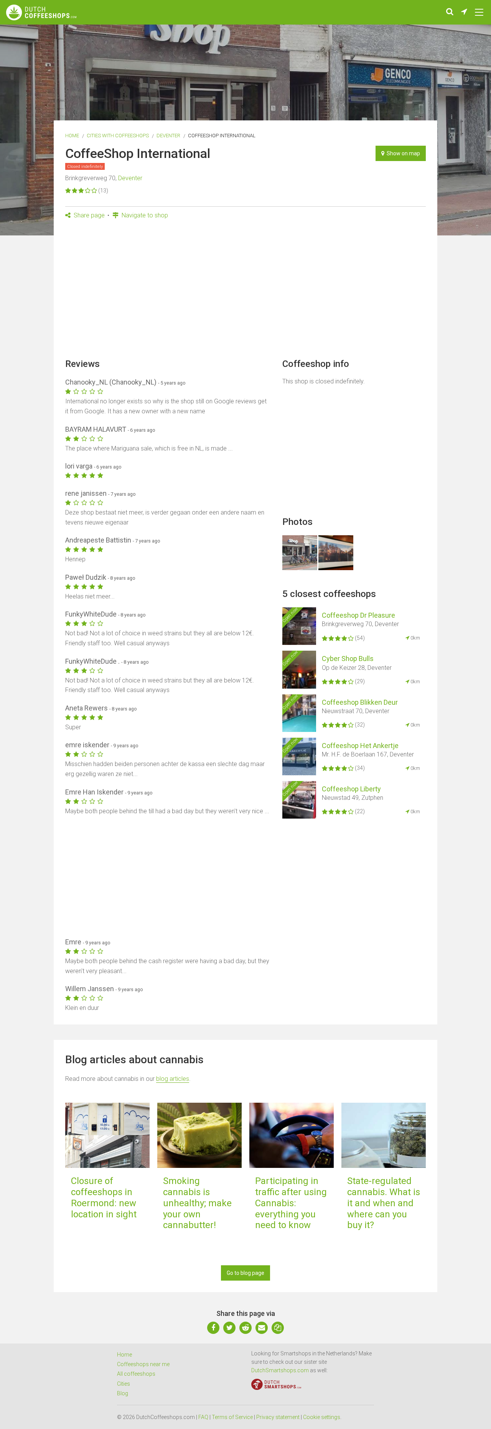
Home (72, 135)
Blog (122, 1393)
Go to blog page (245, 1273)
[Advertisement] (245, 291)
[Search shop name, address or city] (449, 12)
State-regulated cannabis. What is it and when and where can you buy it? (383, 1203)
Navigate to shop (144, 215)
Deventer (168, 135)
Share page (88, 215)
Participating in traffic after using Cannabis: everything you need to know (291, 1203)
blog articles (172, 1078)
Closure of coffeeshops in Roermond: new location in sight (104, 1197)
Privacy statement (278, 1417)
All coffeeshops (136, 1374)
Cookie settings (321, 1417)
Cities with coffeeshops (118, 135)
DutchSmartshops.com (280, 1370)
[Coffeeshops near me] (464, 12)
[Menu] (479, 12)
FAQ (203, 1417)
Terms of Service (232, 1417)
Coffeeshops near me (143, 1364)
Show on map (402, 153)
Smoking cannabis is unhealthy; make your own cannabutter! (197, 1203)
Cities (123, 1384)
